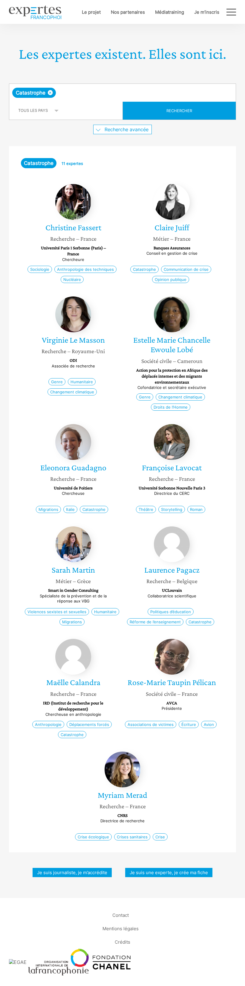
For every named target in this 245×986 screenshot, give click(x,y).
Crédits (122, 942)
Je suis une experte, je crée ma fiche (169, 872)
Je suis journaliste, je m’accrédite (72, 872)
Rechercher (179, 110)
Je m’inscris (206, 12)
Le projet (91, 12)
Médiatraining (169, 12)
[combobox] (122, 93)
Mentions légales (120, 928)
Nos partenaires (128, 12)
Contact (120, 915)
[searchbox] (104, 93)
